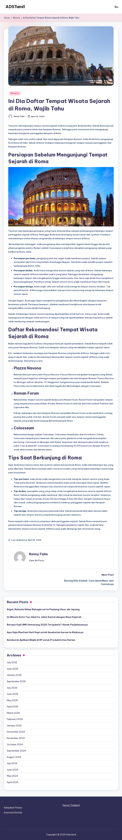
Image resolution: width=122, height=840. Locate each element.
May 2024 (12, 776)
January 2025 (14, 725)
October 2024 (15, 744)
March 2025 (13, 713)
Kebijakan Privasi (13, 807)
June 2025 (12, 694)
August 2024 (14, 757)
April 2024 (12, 782)
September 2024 (16, 750)
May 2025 (12, 700)
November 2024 (16, 738)
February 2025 (15, 719)
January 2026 (14, 675)
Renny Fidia (38, 554)
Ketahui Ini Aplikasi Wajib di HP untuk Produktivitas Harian (41, 640)
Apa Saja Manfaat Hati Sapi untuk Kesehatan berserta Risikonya (45, 632)
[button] (36, 560)
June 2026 (12, 668)
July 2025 (12, 687)
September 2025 (16, 681)
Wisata (15, 93)
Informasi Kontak (13, 812)
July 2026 (12, 662)
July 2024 (12, 763)
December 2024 (16, 731)
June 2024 (12, 769)
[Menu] (116, 7)
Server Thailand (71, 805)
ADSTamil (15, 6)
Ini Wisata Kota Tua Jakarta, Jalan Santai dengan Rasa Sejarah (44, 617)
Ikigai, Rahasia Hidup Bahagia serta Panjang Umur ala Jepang (43, 609)
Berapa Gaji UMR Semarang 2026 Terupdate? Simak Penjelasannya (47, 624)
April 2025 (12, 706)
